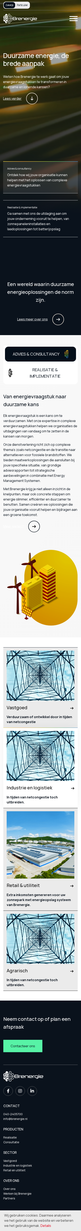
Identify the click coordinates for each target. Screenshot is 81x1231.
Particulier (22, 5)
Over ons (9, 1189)
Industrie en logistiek (17, 1165)
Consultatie (11, 1142)
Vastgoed (10, 1161)
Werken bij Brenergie (17, 1193)
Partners (9, 1198)
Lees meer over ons (32, 319)
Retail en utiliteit (14, 1170)
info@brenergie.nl (15, 1119)
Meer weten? (13, 526)
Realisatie (10, 1137)
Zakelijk (9, 5)
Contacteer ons (23, 1046)
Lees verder (12, 98)
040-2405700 (13, 1114)
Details (45, 1225)
